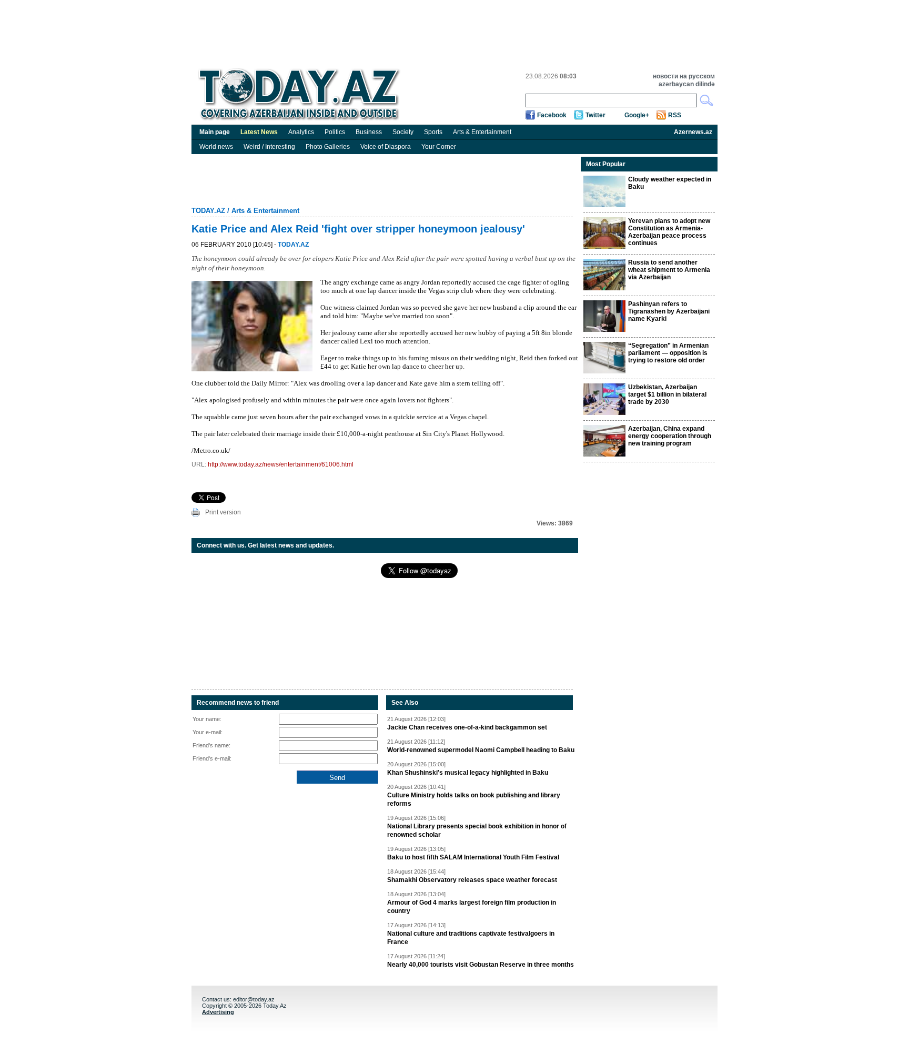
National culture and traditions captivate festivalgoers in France (470, 938)
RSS (674, 115)
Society (402, 132)
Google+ (636, 115)
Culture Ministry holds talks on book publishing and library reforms (473, 799)
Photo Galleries (328, 146)
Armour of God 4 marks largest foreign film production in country (471, 907)
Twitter (595, 115)
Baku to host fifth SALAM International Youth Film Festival (473, 857)
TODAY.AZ (208, 211)
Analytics (301, 132)
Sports (433, 132)
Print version (223, 512)
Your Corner (438, 146)
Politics (335, 132)
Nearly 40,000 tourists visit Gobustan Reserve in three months (480, 964)
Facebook (552, 115)
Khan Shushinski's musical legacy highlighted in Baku (467, 772)
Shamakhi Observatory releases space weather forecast (472, 880)
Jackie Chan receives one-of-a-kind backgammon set (467, 727)
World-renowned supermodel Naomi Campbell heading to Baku (480, 750)
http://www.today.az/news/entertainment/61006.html (281, 464)
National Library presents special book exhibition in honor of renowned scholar (477, 830)
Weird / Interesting (269, 146)
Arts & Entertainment (482, 132)
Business (369, 132)
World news (216, 146)
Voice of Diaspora (385, 146)
